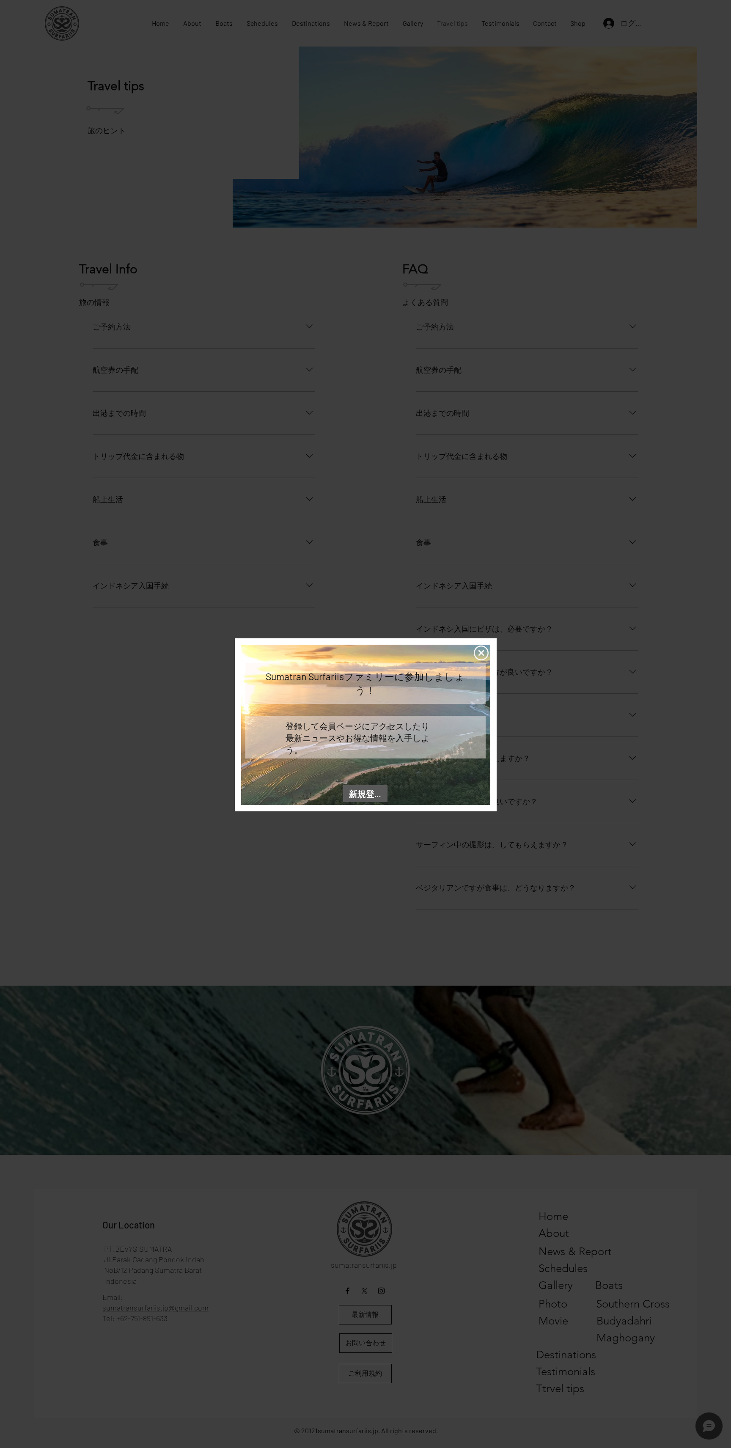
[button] (481, 653)
